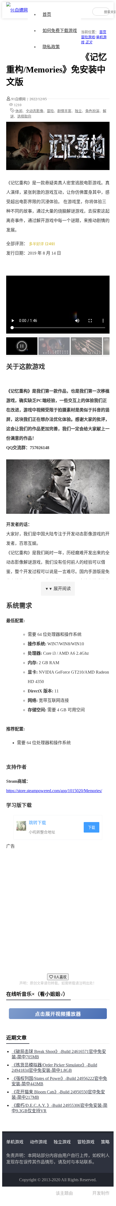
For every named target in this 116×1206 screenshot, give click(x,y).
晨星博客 (82, 1193)
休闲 (18, 111)
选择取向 (24, 116)
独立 (78, 111)
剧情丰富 (64, 111)
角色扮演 (92, 111)
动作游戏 (38, 1142)
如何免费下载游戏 (60, 30)
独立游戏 (62, 1142)
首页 (47, 14)
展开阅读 (58, 588)
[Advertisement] (58, 909)
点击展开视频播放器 (58, 1014)
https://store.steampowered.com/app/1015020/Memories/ (54, 790)
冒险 (50, 111)
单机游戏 (14, 1142)
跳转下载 (37, 822)
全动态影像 (34, 111)
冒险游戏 (88, 37)
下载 (91, 828)
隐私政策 (51, 46)
